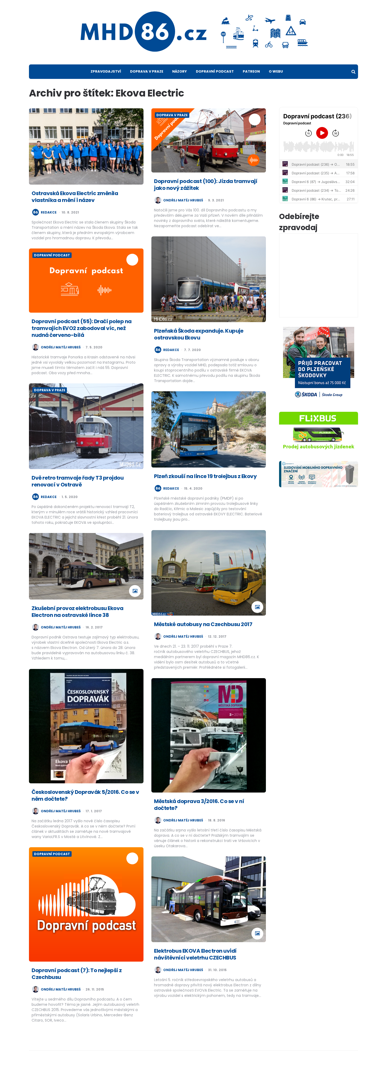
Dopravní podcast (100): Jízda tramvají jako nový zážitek (205, 184)
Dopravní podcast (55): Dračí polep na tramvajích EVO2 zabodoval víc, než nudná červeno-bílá (82, 328)
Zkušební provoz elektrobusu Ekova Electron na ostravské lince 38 (77, 612)
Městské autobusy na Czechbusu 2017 (203, 624)
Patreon (251, 71)
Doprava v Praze (146, 71)
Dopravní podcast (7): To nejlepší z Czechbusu (77, 974)
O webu (276, 71)
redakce (49, 212)
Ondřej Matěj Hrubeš (183, 200)
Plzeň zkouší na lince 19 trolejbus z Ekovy (205, 476)
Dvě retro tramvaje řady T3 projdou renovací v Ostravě (77, 481)
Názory (179, 71)
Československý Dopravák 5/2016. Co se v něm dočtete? (85, 795)
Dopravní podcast (215, 71)
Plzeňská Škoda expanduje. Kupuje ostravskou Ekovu (198, 334)
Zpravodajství (106, 71)
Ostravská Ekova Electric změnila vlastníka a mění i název (75, 197)
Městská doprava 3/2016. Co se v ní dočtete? (199, 805)
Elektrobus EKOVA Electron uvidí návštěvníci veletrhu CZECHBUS (195, 954)
